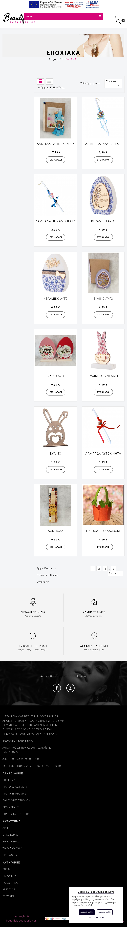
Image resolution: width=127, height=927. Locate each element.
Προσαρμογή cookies (96, 917)
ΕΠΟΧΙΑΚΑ (8, 896)
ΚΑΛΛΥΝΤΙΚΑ (10, 882)
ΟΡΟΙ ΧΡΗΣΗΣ (10, 807)
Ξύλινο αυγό (103, 298)
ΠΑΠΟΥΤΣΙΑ (9, 876)
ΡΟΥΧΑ (6, 869)
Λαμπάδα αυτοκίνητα (103, 453)
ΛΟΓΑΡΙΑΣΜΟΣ (11, 841)
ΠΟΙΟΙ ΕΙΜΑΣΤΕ (11, 780)
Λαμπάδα (55, 531)
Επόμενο (115, 573)
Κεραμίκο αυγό (55, 298)
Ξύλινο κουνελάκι (103, 376)
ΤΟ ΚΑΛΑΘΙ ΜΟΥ (11, 848)
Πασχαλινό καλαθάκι (103, 531)
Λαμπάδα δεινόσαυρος (55, 143)
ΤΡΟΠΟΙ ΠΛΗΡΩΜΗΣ (14, 793)
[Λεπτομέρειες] (72, 108)
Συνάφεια (113, 83)
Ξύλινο (55, 453)
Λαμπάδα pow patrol (103, 143)
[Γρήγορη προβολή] (72, 101)
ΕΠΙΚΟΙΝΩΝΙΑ (10, 834)
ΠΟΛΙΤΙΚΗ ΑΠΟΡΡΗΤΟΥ (15, 814)
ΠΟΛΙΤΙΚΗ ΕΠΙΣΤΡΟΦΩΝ (16, 800)
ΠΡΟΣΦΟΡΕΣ (10, 855)
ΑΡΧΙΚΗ (6, 828)
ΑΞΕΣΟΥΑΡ (8, 889)
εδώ (90, 905)
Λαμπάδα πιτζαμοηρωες (55, 221)
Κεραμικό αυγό (103, 221)
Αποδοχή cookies (87, 912)
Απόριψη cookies (105, 912)
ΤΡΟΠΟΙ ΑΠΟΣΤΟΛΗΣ (14, 787)
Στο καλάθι (56, 160)
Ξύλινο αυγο (55, 376)
